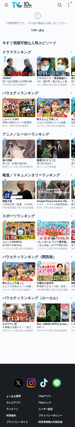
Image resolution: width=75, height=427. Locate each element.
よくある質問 (13, 396)
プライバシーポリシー (50, 415)
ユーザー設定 (45, 408)
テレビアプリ (13, 402)
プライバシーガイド (17, 421)
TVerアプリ (44, 396)
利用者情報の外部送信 (50, 421)
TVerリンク (44, 402)
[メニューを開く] (6, 5)
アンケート (12, 408)
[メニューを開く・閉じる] (68, 5)
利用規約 (11, 415)
